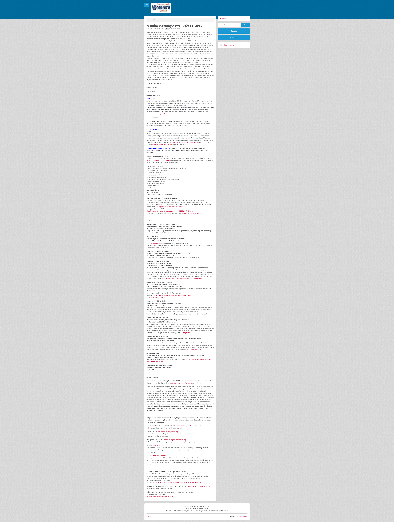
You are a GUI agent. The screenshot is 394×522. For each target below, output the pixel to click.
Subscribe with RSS (229, 45)
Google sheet (186, 333)
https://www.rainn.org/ (159, 456)
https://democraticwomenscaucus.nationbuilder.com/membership (179, 482)
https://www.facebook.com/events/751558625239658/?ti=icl (182, 278)
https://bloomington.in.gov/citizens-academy (183, 142)
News (156, 20)
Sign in (224, 19)
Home (150, 20)
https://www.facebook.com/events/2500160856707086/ (172, 295)
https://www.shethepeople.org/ (168, 432)
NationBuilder (242, 516)
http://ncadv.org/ (158, 445)
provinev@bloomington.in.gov (162, 144)
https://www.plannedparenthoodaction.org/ (187, 426)
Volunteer (234, 37)
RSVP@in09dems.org (158, 297)
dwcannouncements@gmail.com (157, 114)
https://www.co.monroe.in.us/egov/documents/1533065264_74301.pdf (170, 211)
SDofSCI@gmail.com (194, 349)
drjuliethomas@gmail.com (192, 213)
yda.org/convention (156, 243)
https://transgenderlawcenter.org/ (175, 440)
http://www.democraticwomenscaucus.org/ (161, 496)
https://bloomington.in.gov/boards (158, 160)
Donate (234, 31)
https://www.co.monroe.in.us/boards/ (171, 207)
